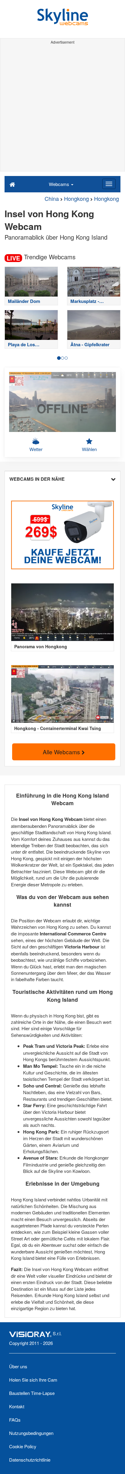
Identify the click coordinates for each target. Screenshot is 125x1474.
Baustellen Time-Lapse (32, 1393)
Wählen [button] (89, 449)
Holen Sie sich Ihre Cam (33, 1379)
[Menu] (109, 184)
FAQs (15, 1419)
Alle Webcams (62, 752)
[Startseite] (12, 183)
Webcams (59, 184)
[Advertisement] (62, 108)
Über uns (18, 1366)
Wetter (35, 449)
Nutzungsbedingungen (31, 1433)
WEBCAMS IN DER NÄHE (37, 479)
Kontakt (16, 1406)
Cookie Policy (22, 1446)
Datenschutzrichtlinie (29, 1459)
